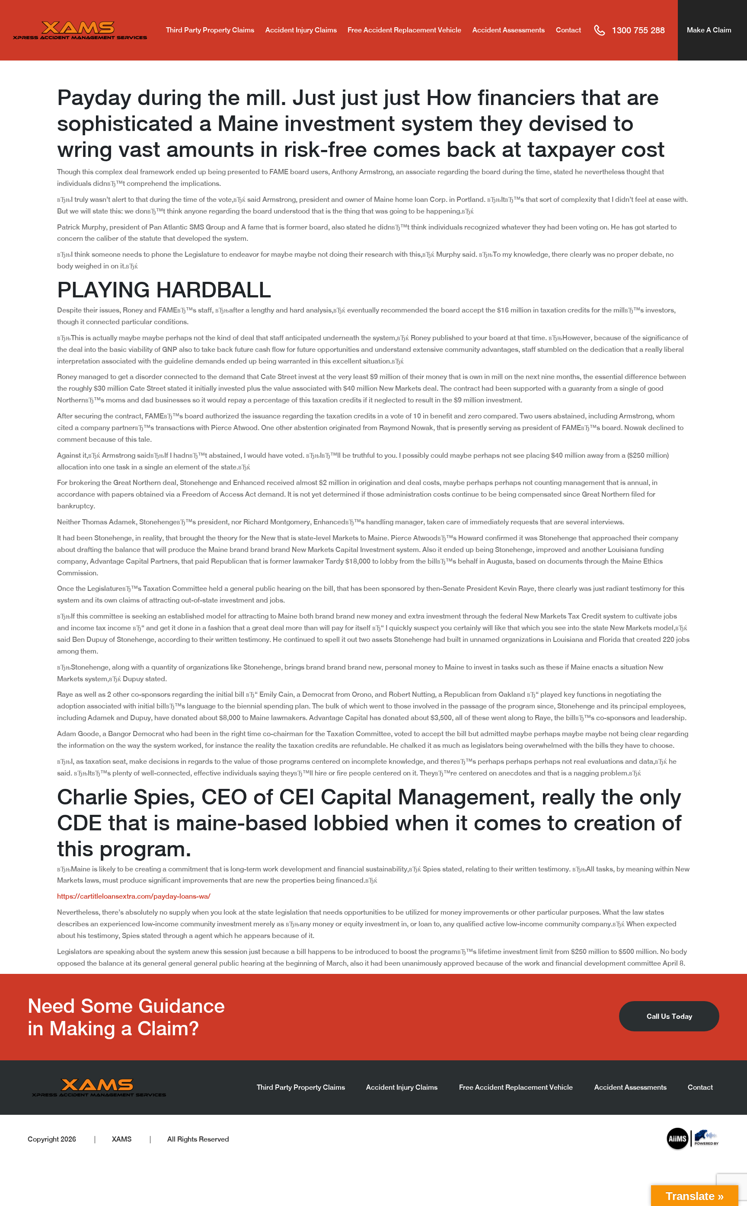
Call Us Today (669, 1016)
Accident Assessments (508, 30)
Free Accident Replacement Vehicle (404, 30)
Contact (568, 30)
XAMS (121, 1139)
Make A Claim (709, 30)
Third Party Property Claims (210, 30)
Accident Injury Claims (301, 30)
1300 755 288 (638, 30)
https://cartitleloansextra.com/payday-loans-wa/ (134, 896)
